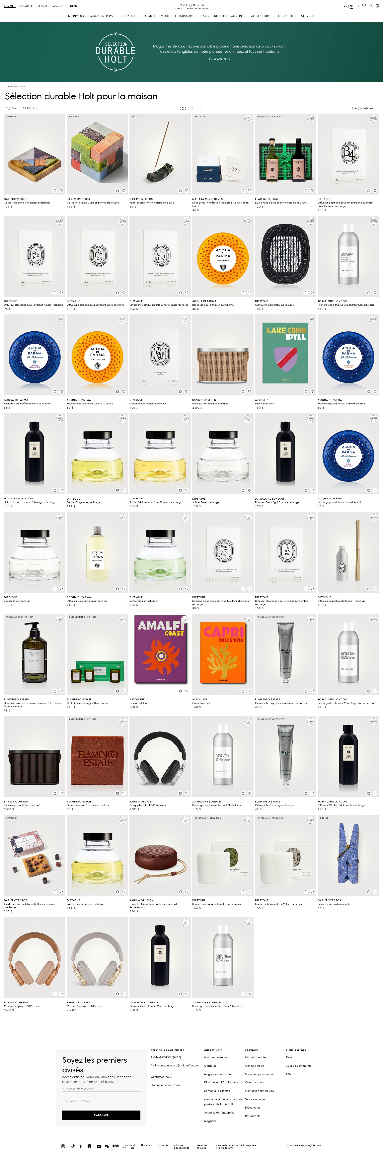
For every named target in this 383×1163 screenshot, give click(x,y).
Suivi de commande (299, 1065)
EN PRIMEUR (75, 16)
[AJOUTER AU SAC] (54, 190)
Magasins (210, 1121)
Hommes (26, 6)
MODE (165, 16)
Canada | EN (131, 1146)
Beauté (43, 6)
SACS (205, 16)
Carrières (210, 1065)
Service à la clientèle (217, 1091)
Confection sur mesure (259, 1091)
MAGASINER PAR (102, 16)
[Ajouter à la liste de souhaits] (61, 190)
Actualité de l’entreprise (219, 1112)
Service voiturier (255, 1099)
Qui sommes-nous (215, 1057)
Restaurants (252, 1116)
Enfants (74, 6)
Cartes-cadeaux (256, 1082)
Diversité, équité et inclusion (221, 1082)
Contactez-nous (161, 1077)
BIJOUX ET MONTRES (229, 16)
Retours (291, 1057)
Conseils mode (254, 1065)
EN (345, 6)
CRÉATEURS (130, 16)
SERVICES (308, 16)
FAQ (288, 1074)
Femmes (10, 6)
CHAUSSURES (185, 16)
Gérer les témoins (202, 1146)
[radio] (183, 108)
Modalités (163, 1145)
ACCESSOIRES (262, 16)
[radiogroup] (191, 108)
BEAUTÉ (150, 16)
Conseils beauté (255, 1057)
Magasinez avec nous (218, 1074)
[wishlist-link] (364, 6)
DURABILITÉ (286, 16)
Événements (252, 1107)
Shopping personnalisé (259, 1074)
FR (351, 6)
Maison (58, 6)
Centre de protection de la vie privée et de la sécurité (223, 1102)
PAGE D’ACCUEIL (17, 86)
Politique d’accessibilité (181, 1146)
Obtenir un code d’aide (166, 1085)
